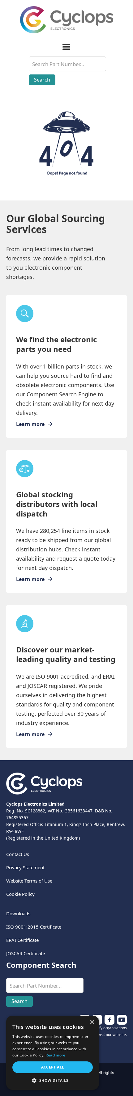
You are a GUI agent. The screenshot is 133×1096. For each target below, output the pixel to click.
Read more (55, 1055)
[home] (66, 20)
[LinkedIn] (109, 1020)
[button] (66, 47)
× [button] (92, 1022)
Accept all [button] (52, 1067)
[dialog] (52, 1053)
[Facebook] (122, 1020)
